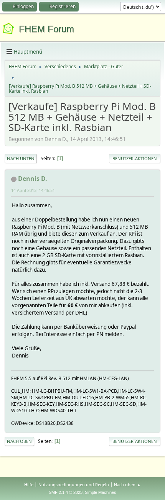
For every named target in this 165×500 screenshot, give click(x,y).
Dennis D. (32, 178)
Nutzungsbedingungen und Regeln (73, 484)
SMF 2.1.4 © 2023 (65, 492)
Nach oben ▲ (127, 484)
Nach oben (19, 441)
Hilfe (28, 484)
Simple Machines (100, 492)
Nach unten (21, 158)
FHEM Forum (46, 29)
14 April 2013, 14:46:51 (33, 190)
